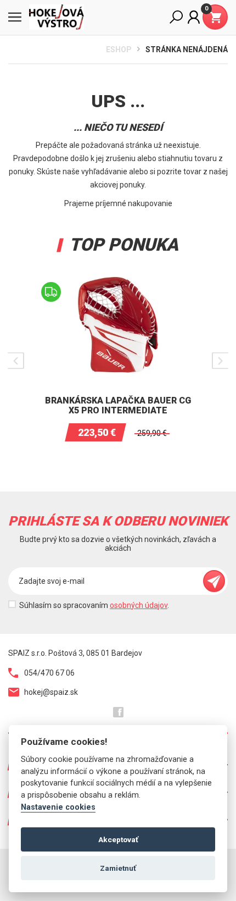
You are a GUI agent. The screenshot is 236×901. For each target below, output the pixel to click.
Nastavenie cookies (58, 807)
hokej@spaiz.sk (51, 692)
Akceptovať (118, 839)
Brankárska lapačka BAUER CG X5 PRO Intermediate (118, 405)
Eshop (119, 49)
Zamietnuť (118, 868)
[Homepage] (60, 17)
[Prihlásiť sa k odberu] (214, 581)
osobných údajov (138, 605)
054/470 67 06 (49, 672)
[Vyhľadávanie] (176, 17)
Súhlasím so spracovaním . (94, 605)
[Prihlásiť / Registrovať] (194, 17)
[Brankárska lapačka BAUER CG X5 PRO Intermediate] (118, 275)
